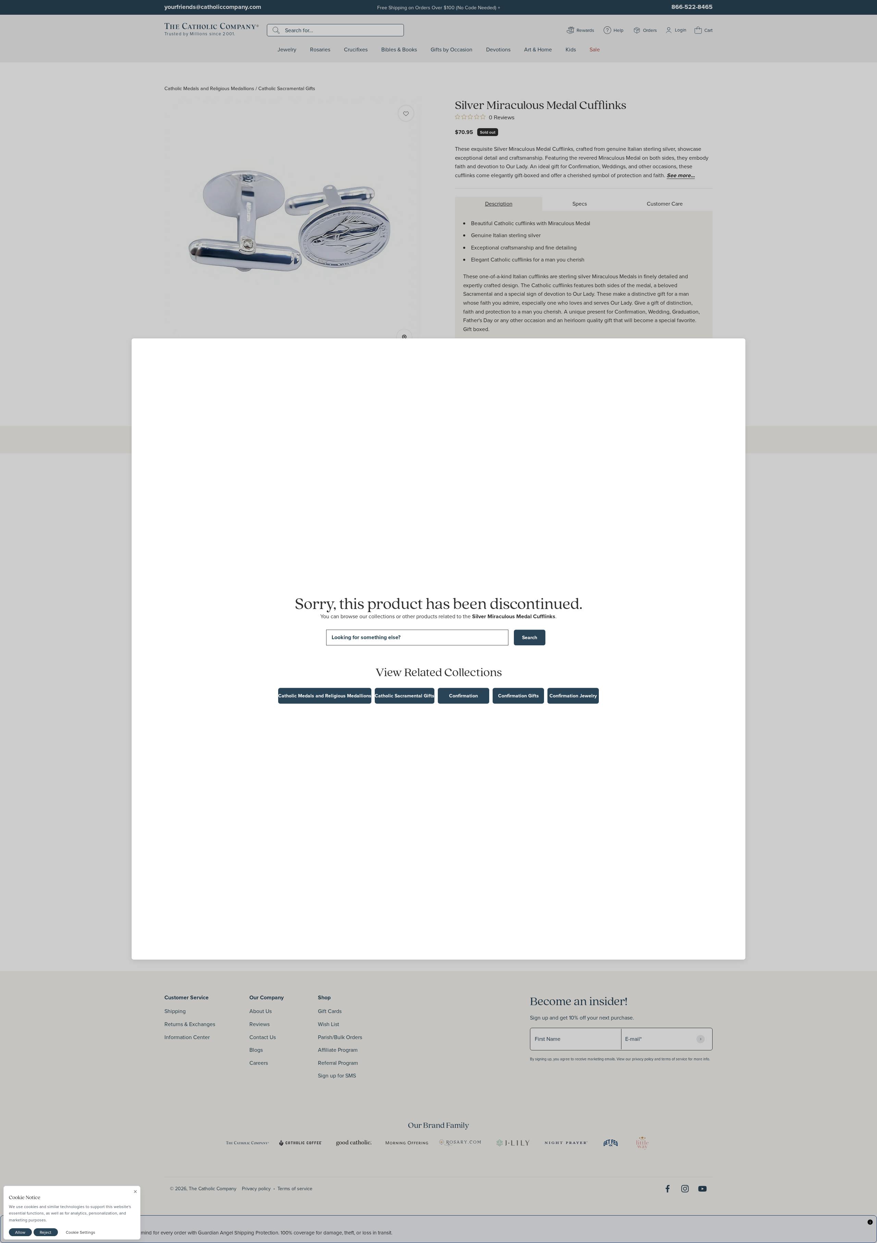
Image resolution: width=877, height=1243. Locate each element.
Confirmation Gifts (518, 695)
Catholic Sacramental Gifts (404, 695)
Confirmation (463, 695)
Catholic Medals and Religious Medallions (324, 695)
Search (529, 637)
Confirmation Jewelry (573, 695)
